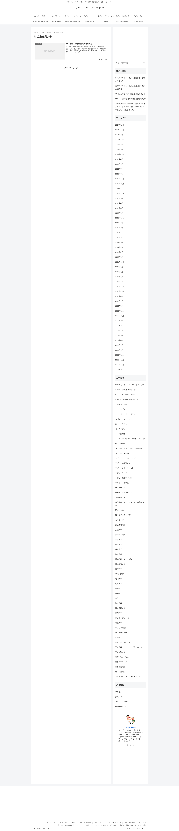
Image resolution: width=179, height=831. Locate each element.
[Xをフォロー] (128, 745)
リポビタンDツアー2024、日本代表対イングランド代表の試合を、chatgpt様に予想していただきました (130, 107)
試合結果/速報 (142, 825)
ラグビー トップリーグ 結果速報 (81, 823)
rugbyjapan (131, 727)
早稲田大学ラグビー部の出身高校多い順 (130, 94)
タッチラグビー (64, 823)
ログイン (118, 692)
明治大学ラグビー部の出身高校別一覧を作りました (130, 79)
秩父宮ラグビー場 (131, 825)
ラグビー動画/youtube (65, 825)
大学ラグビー (114, 825)
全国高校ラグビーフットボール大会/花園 (96, 825)
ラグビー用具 (78, 825)
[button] (144, 63)
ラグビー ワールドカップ (114, 823)
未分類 (122, 825)
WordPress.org (120, 706)
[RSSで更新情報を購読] (133, 745)
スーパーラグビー (52, 823)
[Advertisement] (71, 86)
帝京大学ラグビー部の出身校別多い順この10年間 (130, 87)
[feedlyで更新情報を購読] (130, 745)
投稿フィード (120, 697)
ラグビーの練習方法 (129, 823)
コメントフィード (122, 702)
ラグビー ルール (99, 823)
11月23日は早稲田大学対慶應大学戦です (130, 99)
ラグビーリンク (141, 823)
